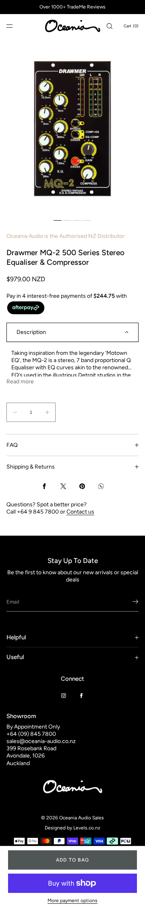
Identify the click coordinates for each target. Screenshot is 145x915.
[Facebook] (81, 695)
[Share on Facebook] (44, 486)
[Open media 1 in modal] (72, 129)
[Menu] (16, 26)
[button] (109, 26)
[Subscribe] (128, 601)
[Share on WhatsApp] (101, 486)
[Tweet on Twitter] (63, 486)
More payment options (72, 900)
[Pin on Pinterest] (82, 486)
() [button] (131, 26)
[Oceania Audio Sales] (72, 26)
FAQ (12, 445)
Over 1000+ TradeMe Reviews (72, 7)
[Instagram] (63, 695)
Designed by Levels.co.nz (72, 828)
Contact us (80, 511)
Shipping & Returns (30, 466)
